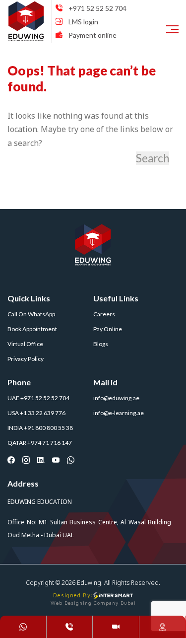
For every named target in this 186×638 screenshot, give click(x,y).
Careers (104, 314)
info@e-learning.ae (118, 413)
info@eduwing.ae (116, 398)
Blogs (100, 344)
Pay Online (107, 329)
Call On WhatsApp (31, 314)
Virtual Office (25, 344)
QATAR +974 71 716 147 (39, 442)
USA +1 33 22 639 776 (36, 413)
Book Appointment (32, 329)
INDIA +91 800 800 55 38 (40, 427)
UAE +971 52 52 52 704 (38, 398)
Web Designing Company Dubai (93, 603)
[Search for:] (70, 158)
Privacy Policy (25, 358)
